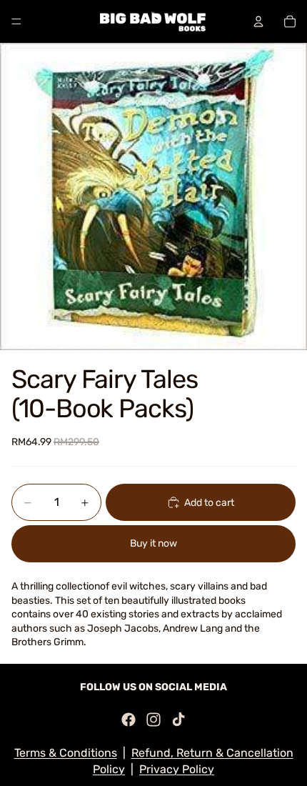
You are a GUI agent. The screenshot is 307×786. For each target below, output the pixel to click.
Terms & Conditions (65, 753)
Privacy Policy (176, 769)
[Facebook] (128, 719)
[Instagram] (153, 719)
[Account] (258, 21)
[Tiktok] (178, 719)
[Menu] (16, 21)
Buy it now (153, 543)
